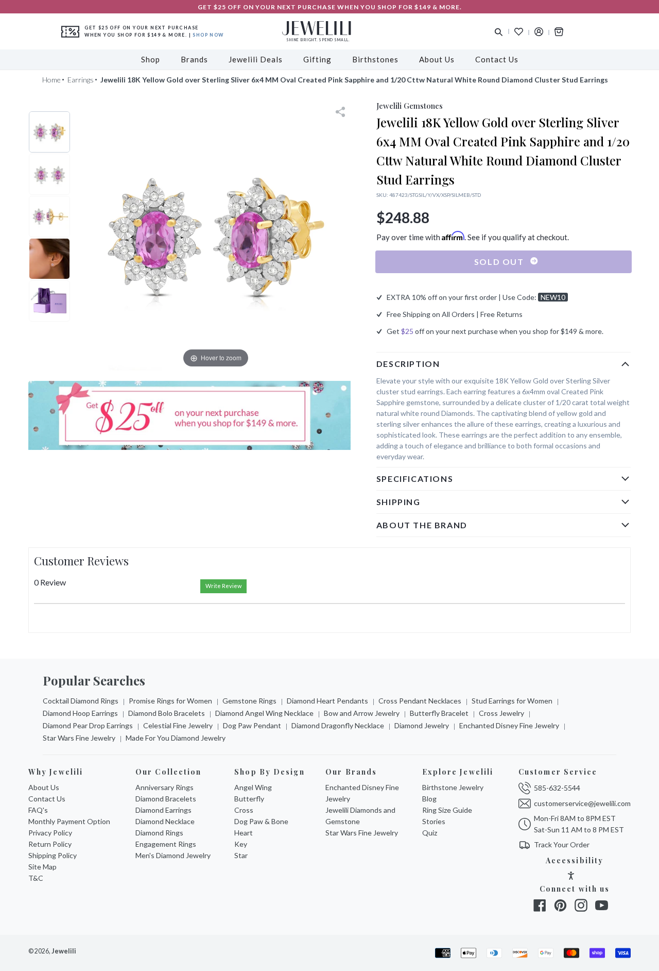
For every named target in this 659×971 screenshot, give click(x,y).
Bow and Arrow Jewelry (362, 713)
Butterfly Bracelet (439, 713)
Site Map (42, 866)
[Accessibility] (571, 877)
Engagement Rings (165, 844)
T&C (35, 878)
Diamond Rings (159, 832)
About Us (43, 787)
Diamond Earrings (163, 810)
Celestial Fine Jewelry (178, 725)
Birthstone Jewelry (452, 787)
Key (240, 844)
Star (241, 855)
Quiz (429, 832)
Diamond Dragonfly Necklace (337, 725)
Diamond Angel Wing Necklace (264, 713)
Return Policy (50, 844)
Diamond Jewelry (421, 725)
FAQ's (38, 810)
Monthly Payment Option (69, 821)
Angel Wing (253, 787)
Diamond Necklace (165, 821)
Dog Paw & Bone (261, 821)
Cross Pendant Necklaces (419, 700)
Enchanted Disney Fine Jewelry (509, 725)
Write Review (223, 585)
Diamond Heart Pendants (327, 700)
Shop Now (208, 35)
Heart (243, 832)
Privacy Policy (50, 832)
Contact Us (46, 798)
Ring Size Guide (447, 810)
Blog (429, 798)
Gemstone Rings (249, 700)
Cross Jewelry (501, 713)
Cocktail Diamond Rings (80, 700)
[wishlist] (519, 31)
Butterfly (249, 798)
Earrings (80, 79)
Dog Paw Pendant (252, 725)
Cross (243, 810)
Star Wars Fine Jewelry (79, 737)
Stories (433, 821)
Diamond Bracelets (165, 798)
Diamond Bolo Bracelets (166, 713)
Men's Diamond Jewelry (173, 855)
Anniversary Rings (164, 787)
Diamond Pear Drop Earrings (88, 725)
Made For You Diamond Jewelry (176, 737)
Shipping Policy (52, 855)
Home (51, 79)
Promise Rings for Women (170, 700)
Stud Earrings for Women (512, 700)
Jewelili (63, 951)
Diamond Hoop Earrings (80, 713)
